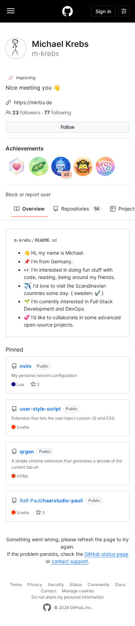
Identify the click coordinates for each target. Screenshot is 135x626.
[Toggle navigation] (11, 11)
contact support (70, 561)
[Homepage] (67, 11)
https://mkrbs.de (33, 102)
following (57, 112)
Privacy (34, 584)
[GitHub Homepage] (47, 607)
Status (76, 584)
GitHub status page (106, 554)
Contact (48, 590)
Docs (120, 584)
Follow (68, 127)
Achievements (25, 148)
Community (99, 584)
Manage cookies (78, 590)
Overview (33, 209)
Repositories (80, 209)
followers (27, 112)
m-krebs (22, 240)
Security (56, 584)
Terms (16, 584)
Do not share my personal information (68, 597)
